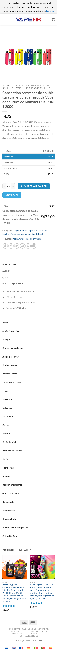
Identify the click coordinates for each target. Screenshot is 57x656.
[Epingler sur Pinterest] (28, 246)
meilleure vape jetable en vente (26, 239)
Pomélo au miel (10, 373)
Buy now (12, 194)
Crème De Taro (9, 536)
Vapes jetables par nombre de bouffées (28, 234)
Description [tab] (9, 264)
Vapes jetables (20, 230)
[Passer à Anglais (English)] (14, 648)
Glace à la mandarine (12, 348)
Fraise (5, 390)
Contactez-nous (29, 636)
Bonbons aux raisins (12, 450)
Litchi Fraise (8, 467)
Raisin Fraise (8, 416)
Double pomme (9, 365)
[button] (4, 19)
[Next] (54, 586)
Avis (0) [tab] (6, 271)
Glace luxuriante (10, 493)
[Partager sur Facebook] (11, 246)
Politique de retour (36, 631)
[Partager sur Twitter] (16, 246)
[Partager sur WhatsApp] (5, 246)
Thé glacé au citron (11, 382)
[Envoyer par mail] (22, 246)
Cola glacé (7, 408)
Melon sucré (8, 510)
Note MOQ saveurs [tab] (12, 283)
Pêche (5, 322)
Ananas (6, 476)
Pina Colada (8, 399)
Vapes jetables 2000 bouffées (33, 88)
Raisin (5, 459)
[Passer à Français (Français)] (21, 648)
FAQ (24, 629)
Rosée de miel (9, 442)
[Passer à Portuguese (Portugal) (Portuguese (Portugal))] (43, 648)
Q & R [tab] (5, 277)
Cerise (5, 425)
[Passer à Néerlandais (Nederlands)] (6, 648)
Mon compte (14, 629)
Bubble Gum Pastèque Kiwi (15, 527)
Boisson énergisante (12, 484)
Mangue (6, 339)
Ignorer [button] (50, 10)
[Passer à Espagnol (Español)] (50, 648)
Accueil (7, 85)
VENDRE (32, 629)
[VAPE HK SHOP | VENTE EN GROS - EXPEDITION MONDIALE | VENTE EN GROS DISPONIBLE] (28, 19)
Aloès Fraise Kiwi (10, 331)
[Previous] (2, 586)
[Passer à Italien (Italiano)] (35, 648)
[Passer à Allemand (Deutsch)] (28, 648)
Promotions (16, 631)
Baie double (8, 501)
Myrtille (6, 433)
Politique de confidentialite (28, 633)
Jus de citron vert (10, 356)
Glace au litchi (9, 519)
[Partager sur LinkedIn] (33, 246)
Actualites (44, 629)
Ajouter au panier (34, 186)
